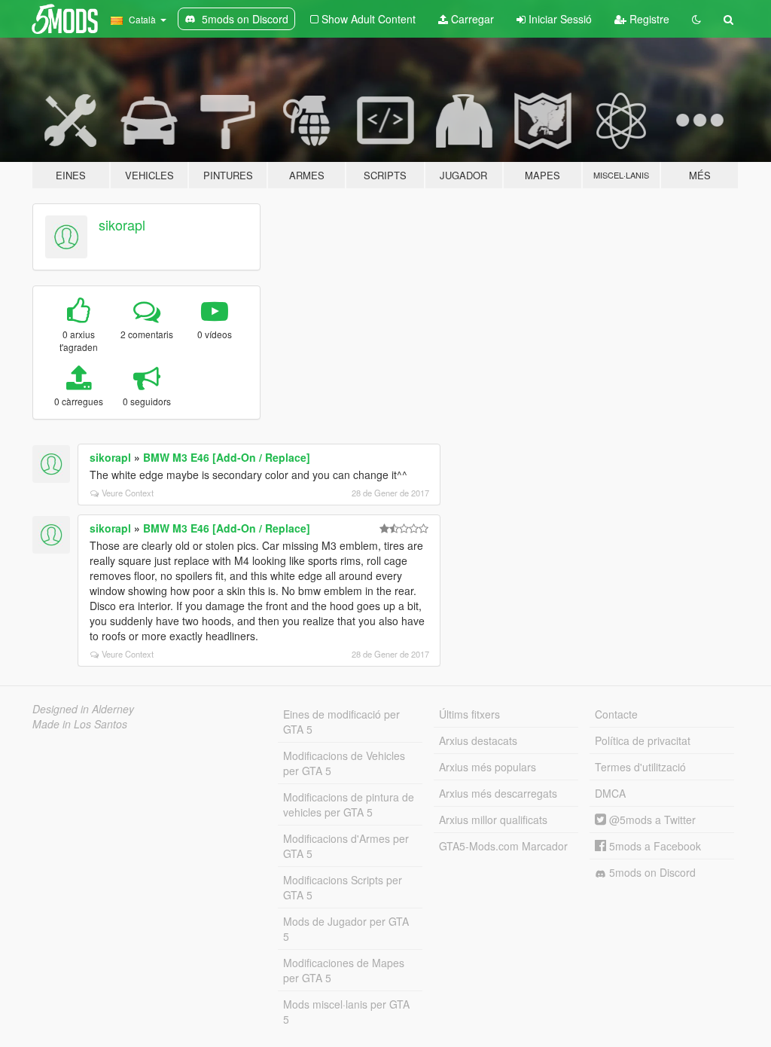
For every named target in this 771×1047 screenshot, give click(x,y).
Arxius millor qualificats (493, 819)
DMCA (610, 793)
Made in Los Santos (79, 723)
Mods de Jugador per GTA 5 (346, 929)
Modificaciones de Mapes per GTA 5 (343, 970)
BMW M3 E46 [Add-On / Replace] (226, 457)
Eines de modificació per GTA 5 (341, 722)
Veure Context (128, 493)
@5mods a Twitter (651, 819)
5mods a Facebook (653, 845)
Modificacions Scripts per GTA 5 (342, 887)
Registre (647, 18)
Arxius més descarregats (498, 793)
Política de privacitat (642, 740)
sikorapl (122, 224)
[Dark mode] (696, 19)
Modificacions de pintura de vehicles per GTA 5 (348, 804)
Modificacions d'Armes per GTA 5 (346, 846)
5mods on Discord (651, 872)
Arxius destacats (478, 740)
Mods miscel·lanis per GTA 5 (346, 1012)
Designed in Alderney (83, 708)
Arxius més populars (487, 766)
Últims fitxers (469, 714)
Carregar (471, 18)
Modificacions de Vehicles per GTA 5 (344, 763)
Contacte (616, 714)
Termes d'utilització (640, 766)
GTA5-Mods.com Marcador (503, 845)
